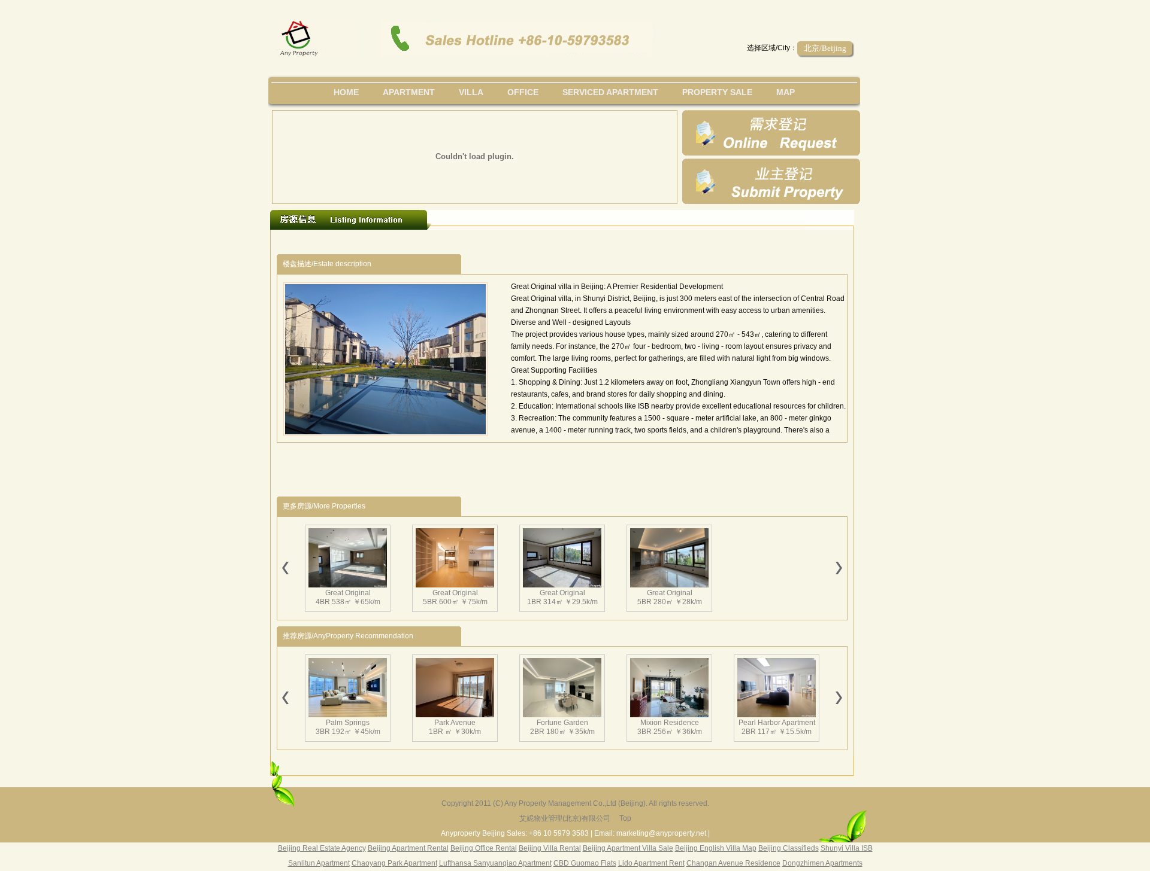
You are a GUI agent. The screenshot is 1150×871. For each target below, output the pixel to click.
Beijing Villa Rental (550, 848)
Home (346, 92)
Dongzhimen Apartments (822, 863)
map (785, 92)
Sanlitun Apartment (319, 863)
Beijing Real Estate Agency (322, 848)
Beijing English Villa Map (715, 848)
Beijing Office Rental (483, 848)
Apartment (409, 92)
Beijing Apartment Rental (408, 848)
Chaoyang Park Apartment (394, 863)
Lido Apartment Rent (651, 863)
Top (625, 818)
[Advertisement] (497, 241)
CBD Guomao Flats (584, 863)
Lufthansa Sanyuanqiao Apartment (495, 863)
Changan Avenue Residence (733, 863)
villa (471, 92)
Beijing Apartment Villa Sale (628, 848)
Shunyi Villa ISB (847, 848)
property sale (717, 92)
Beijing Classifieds (788, 848)
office (522, 92)
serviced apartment (610, 92)
